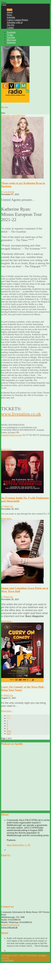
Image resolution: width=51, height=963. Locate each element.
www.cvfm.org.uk (9, 927)
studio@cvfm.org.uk (10, 925)
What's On (8, 506)
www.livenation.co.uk (21, 413)
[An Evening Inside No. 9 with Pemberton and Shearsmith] (22, 492)
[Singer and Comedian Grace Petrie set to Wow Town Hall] (22, 582)
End (8, 733)
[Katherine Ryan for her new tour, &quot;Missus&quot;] (22, 178)
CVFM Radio (7, 960)
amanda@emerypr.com (11, 435)
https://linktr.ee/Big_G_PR (18, 845)
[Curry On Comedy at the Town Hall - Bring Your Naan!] (22, 681)
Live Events (8, 192)
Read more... (7, 449)
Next (9, 731)
